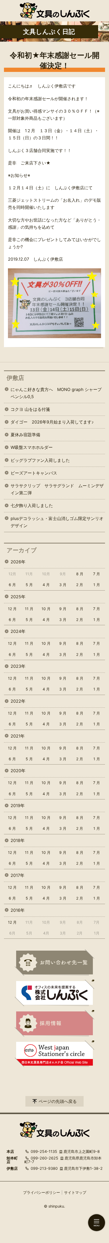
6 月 (12, 584)
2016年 (18, 910)
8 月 (79, 574)
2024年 (18, 631)
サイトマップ (75, 1192)
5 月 (29, 584)
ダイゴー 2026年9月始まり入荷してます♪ (52, 422)
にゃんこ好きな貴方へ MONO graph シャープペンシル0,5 (56, 393)
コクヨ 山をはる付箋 (30, 409)
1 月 (96, 584)
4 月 (46, 584)
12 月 (12, 608)
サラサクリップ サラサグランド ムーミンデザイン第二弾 (57, 489)
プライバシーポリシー (41, 1192)
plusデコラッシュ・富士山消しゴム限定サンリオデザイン (57, 522)
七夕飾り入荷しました (32, 505)
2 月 (79, 584)
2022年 (18, 701)
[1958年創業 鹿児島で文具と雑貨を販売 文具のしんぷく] (54, 11)
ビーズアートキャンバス (34, 473)
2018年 (18, 840)
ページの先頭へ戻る (58, 1101)
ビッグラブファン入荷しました (40, 460)
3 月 (62, 584)
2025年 (18, 596)
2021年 (18, 736)
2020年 (18, 770)
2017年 (17, 875)
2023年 (18, 666)
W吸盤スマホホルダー (32, 447)
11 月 (29, 608)
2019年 (18, 805)
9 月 (62, 608)
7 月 (96, 574)
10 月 (46, 608)
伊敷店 (15, 377)
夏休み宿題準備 (25, 434)
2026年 (18, 561)
